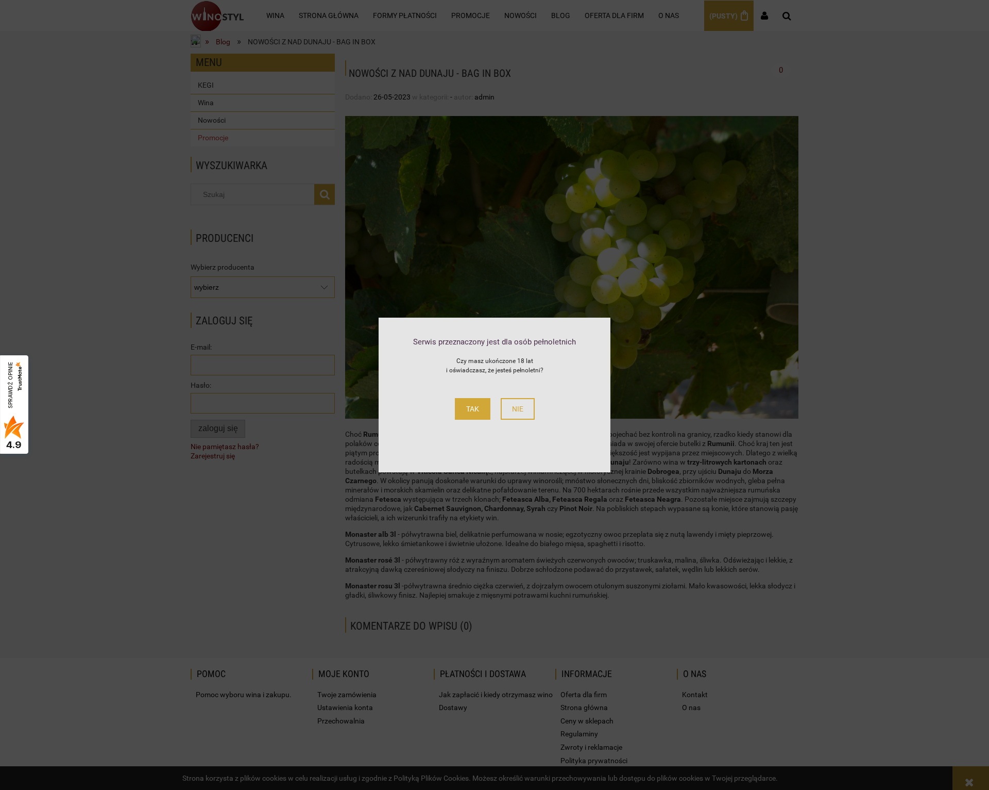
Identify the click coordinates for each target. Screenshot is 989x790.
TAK (472, 409)
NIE (517, 409)
